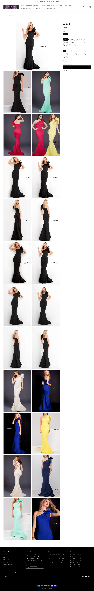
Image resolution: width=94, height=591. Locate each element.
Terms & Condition (7, 564)
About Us (5, 557)
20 (87, 54)
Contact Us (5, 555)
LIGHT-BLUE (74, 42)
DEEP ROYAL (80, 39)
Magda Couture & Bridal (48, 588)
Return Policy (6, 562)
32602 (10, 16)
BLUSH (72, 39)
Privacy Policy (6, 559)
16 (78, 54)
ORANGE (72, 45)
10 (64, 54)
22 (64, 57)
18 (82, 54)
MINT (82, 42)
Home (7, 16)
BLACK (65, 39)
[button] (83, 7)
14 (73, 54)
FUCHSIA (66, 42)
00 (68, 51)
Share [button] (65, 70)
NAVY (65, 45)
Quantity (64, 60)
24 (69, 57)
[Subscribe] (26, 576)
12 (69, 54)
